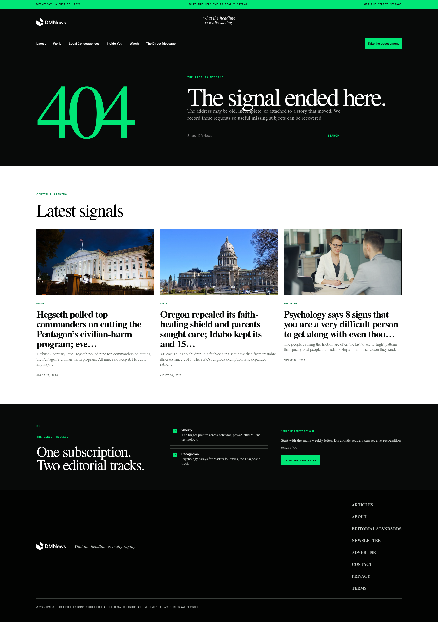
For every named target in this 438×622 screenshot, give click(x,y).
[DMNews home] (51, 22)
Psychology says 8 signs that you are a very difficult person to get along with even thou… (341, 324)
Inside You (114, 43)
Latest (41, 43)
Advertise (364, 552)
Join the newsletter (300, 460)
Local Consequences (84, 43)
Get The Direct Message (383, 4)
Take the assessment (383, 43)
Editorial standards (377, 528)
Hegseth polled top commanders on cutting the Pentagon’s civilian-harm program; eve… (88, 328)
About (359, 516)
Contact (362, 564)
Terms (359, 588)
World (57, 43)
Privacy (361, 576)
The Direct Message (161, 43)
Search (333, 135)
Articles (362, 505)
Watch (134, 43)
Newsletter (366, 540)
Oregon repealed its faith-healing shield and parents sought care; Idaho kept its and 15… (211, 328)
